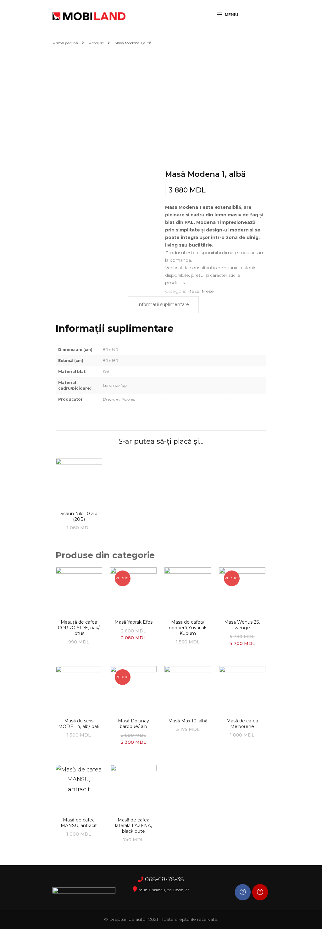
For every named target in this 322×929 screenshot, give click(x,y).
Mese (193, 291)
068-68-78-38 (164, 879)
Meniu (231, 14)
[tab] (163, 304)
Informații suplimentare (163, 304)
